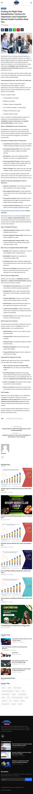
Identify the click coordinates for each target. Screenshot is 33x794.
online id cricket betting (17, 697)
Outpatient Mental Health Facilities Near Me (12, 210)
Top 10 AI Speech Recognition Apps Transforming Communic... (22, 744)
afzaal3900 (14, 642)
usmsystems (14, 747)
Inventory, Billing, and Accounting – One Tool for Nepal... (22, 753)
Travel (23, 691)
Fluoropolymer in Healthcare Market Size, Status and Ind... (16, 599)
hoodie (20, 704)
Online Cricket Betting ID (7, 691)
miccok (13, 672)
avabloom (14, 764)
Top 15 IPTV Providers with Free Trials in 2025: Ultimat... (22, 639)
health (9, 687)
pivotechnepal (15, 755)
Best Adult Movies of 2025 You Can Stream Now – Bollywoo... (15, 647)
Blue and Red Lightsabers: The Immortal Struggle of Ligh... (20, 661)
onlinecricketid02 (5, 650)
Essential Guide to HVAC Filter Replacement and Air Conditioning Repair (16, 429)
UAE (10, 700)
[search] (31, 2)
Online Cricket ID (17, 687)
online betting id (5, 694)
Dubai (26, 697)
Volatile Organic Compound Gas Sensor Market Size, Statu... (16, 489)
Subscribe (28, 779)
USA (8, 697)
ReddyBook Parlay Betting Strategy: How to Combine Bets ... (16, 516)
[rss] (2, 736)
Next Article (15, 433)
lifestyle (14, 694)
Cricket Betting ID (22, 694)
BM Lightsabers (15, 663)
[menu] (2, 2)
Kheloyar (14, 704)
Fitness (17, 691)
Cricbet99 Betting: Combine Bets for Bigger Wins (15, 625)
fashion (3, 687)
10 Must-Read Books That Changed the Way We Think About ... (21, 669)
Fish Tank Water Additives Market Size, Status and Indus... (16, 571)
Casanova (3, 453)
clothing (22, 700)
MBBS (3, 697)
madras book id (5, 704)
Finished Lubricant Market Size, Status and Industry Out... (16, 544)
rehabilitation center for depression (11, 129)
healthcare (4, 700)
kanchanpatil (3, 492)
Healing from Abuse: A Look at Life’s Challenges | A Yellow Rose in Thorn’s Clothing (16, 436)
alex (2, 519)
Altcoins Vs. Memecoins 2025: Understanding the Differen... (20, 761)
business (16, 700)
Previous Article (17, 426)
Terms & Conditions (6, 790)
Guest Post (15, 652)
